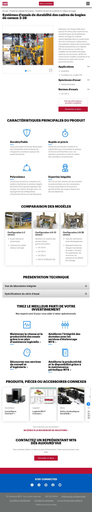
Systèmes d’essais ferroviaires (22, 11)
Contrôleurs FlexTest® (10, 412)
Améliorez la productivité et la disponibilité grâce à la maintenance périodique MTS (64, 365)
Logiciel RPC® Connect (39, 412)
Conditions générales (44, 500)
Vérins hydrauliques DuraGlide (69, 412)
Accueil (5, 11)
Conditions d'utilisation (20, 500)
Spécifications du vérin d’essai (22, 293)
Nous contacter (46, 4)
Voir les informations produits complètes (73, 102)
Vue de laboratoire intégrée (20, 285)
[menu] (88, 3)
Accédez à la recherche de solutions (45, 430)
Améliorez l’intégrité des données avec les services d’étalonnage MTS (64, 338)
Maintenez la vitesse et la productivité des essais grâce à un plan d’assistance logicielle (26, 338)
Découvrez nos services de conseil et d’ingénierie (25, 364)
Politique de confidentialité (73, 496)
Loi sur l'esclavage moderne (69, 500)
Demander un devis (73, 109)
